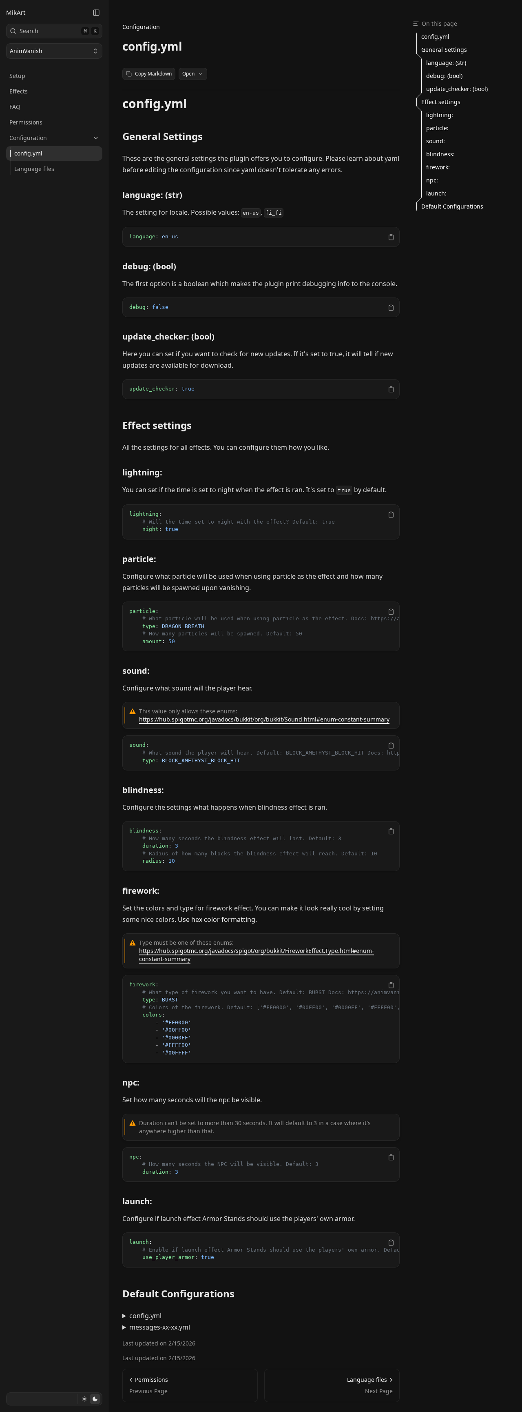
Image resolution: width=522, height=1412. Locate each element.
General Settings (162, 136)
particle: (139, 558)
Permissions (25, 122)
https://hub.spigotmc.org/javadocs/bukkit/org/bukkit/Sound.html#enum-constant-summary (264, 719)
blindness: (143, 789)
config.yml (28, 153)
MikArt (15, 12)
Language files (34, 169)
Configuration (28, 138)
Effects (18, 91)
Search (58, 31)
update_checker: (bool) (168, 336)
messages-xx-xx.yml (159, 1327)
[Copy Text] (391, 237)
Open (188, 73)
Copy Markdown (153, 73)
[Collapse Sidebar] (96, 13)
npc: (130, 1082)
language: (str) (152, 194)
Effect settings (157, 425)
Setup (17, 76)
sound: (136, 670)
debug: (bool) (149, 266)
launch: (137, 1201)
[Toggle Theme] (89, 1399)
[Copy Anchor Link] (193, 104)
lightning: (142, 472)
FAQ (14, 107)
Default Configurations (178, 1293)
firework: (140, 890)
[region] (261, 236)
